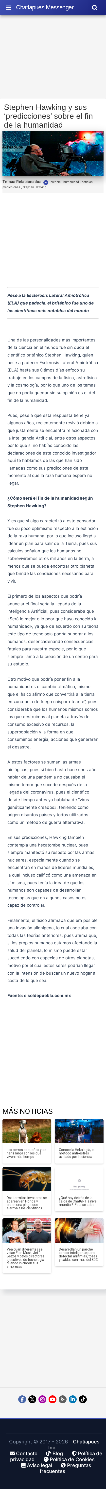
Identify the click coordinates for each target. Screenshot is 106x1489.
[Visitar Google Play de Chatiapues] (63, 1399)
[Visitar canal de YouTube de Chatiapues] (52, 1399)
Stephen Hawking (34, 187)
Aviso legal (39, 1465)
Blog (57, 1453)
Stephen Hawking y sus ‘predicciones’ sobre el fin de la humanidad (48, 116)
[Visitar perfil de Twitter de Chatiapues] (32, 1399)
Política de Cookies (72, 1459)
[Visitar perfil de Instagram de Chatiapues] (42, 1399)
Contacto (26, 1453)
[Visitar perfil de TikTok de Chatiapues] (83, 1399)
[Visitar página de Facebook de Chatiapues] (22, 1399)
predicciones (11, 187)
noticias (87, 182)
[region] (53, 58)
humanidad (71, 182)
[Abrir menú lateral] (9, 7)
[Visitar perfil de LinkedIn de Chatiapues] (73, 1399)
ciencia (56, 182)
